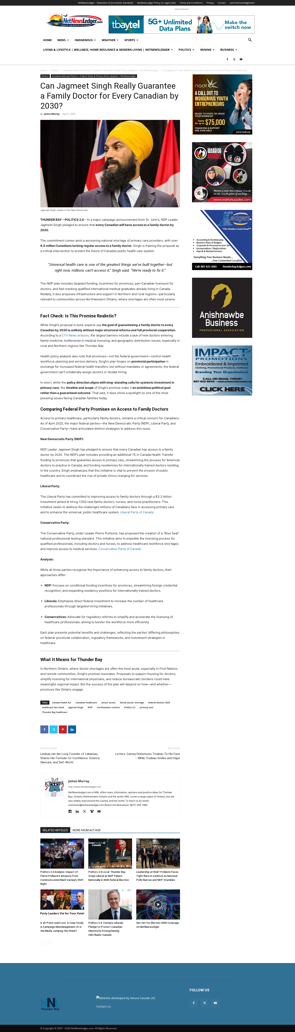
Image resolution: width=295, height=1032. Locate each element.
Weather (108, 40)
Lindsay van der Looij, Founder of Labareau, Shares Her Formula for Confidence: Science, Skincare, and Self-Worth (70, 758)
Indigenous (84, 40)
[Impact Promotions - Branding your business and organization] (222, 370)
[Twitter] (234, 59)
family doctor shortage (132, 702)
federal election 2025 (159, 702)
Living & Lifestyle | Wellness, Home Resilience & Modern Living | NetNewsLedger (106, 50)
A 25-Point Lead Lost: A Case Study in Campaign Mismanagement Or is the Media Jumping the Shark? (61, 926)
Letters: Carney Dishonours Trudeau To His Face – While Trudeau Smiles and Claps (147, 756)
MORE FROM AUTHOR (87, 830)
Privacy (210, 2)
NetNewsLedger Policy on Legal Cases (156, 2)
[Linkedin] (72, 729)
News (61, 40)
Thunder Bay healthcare (54, 712)
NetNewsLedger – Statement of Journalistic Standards (105, 2)
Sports (129, 40)
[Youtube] (241, 59)
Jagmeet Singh (75, 707)
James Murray (51, 113)
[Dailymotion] (71, 811)
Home (47, 40)
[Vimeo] (93, 811)
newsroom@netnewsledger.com (133, 1006)
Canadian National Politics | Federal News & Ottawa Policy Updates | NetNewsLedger (110, 70)
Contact (222, 2)
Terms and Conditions (191, 2)
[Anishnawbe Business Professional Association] (222, 308)
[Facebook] (227, 59)
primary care (146, 707)
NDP (90, 707)
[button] (250, 40)
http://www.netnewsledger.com (84, 786)
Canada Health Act (61, 702)
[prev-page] (42, 942)
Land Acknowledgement (242, 2)
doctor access (108, 702)
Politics (185, 50)
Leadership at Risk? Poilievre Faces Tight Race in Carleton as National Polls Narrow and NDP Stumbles (157, 875)
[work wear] (222, 172)
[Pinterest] (63, 729)
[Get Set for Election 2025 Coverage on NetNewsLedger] (158, 904)
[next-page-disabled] (49, 942)
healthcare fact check (53, 707)
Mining (205, 50)
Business (227, 50)
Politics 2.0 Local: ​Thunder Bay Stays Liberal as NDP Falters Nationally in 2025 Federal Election (108, 875)
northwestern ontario (108, 707)
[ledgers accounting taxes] (222, 240)
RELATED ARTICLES (55, 830)
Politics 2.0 (129, 707)
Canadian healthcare (86, 702)
